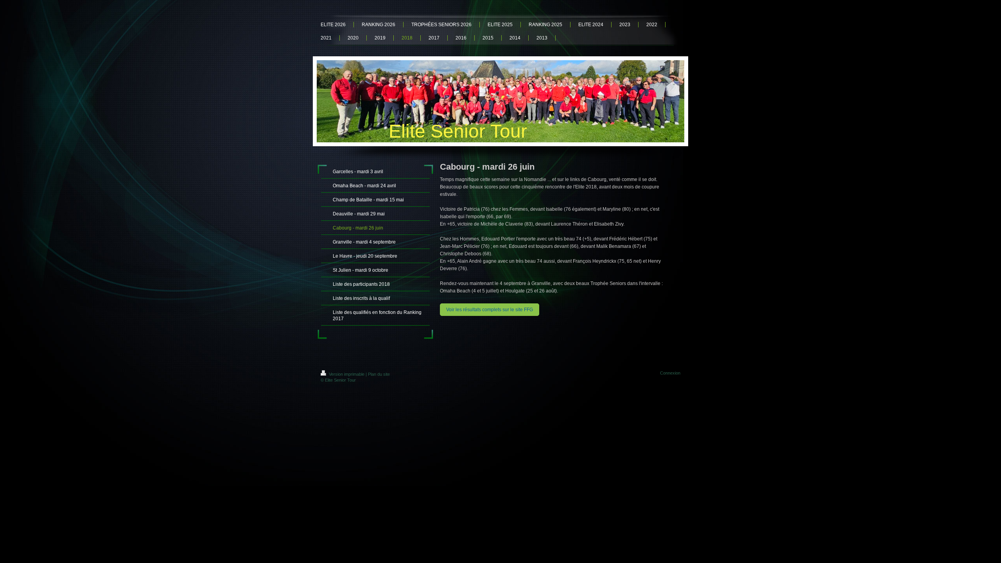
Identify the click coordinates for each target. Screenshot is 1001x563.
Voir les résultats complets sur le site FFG (489, 309)
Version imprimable (347, 374)
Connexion (670, 373)
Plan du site (379, 374)
